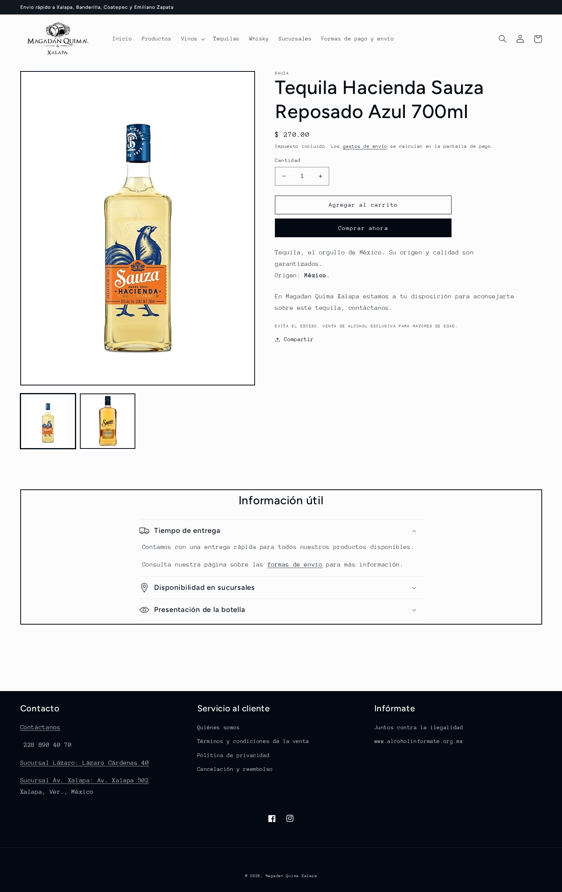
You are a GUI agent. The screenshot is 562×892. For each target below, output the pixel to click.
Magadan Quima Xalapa (291, 876)
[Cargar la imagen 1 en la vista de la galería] (48, 421)
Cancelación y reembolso (235, 769)
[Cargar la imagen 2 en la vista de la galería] (108, 421)
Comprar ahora (363, 228)
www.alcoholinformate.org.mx (418, 741)
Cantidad (287, 160)
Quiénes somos (218, 727)
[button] (192, 39)
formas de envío (294, 564)
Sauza (282, 73)
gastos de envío (365, 146)
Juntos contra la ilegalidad (418, 727)
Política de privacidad (233, 755)
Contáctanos (40, 727)
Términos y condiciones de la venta (253, 741)
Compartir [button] (299, 339)
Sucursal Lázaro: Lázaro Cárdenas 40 (84, 762)
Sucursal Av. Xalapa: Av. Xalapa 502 (84, 780)
